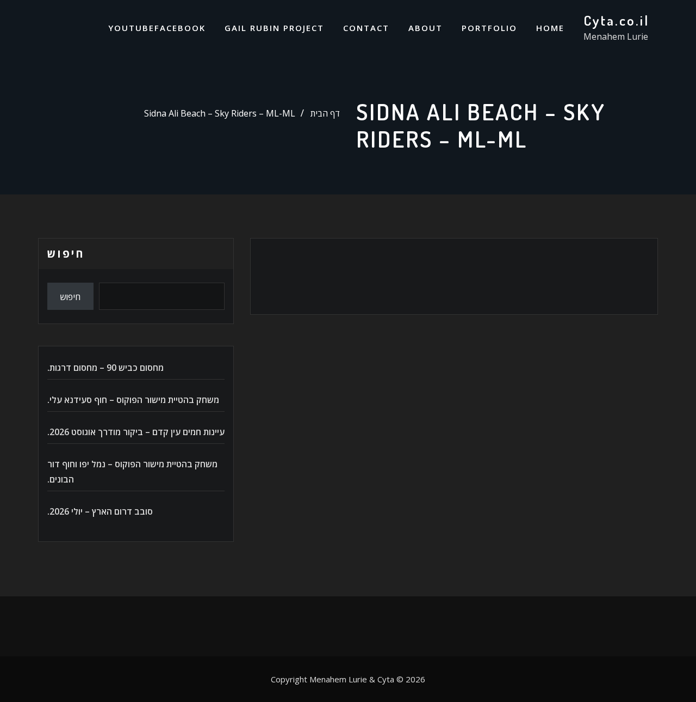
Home (550, 27)
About (425, 27)
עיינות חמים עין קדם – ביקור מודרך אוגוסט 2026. (136, 432)
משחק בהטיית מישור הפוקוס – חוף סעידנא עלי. (133, 400)
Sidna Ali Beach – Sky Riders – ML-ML (219, 113)
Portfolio (489, 27)
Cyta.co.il (616, 20)
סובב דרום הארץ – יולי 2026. (100, 511)
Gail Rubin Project (274, 27)
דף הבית (325, 113)
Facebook (180, 27)
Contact (366, 27)
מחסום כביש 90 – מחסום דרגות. (105, 368)
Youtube (131, 27)
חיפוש (66, 253)
